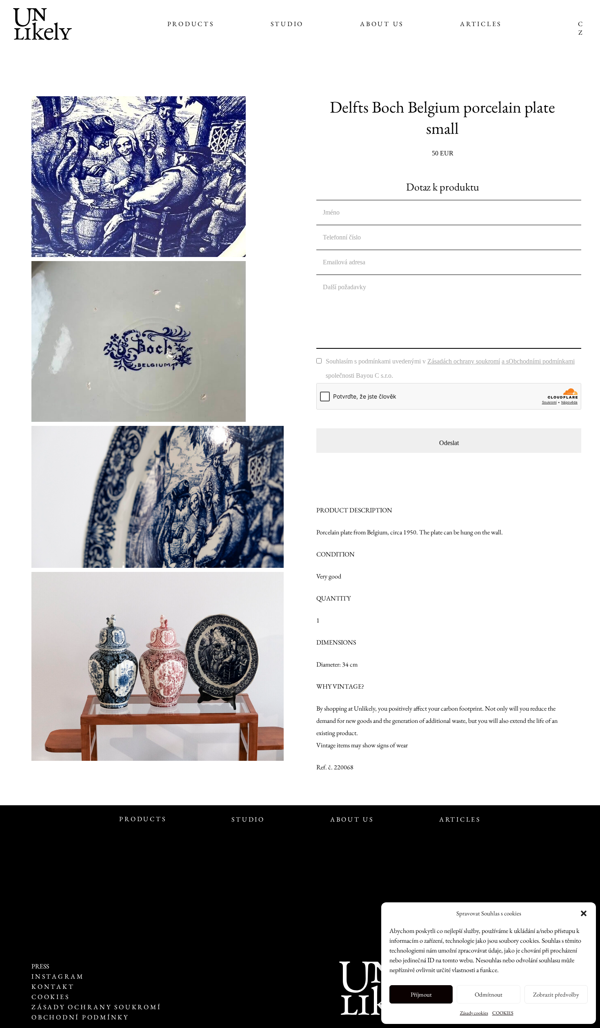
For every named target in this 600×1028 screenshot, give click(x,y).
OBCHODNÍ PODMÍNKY (80, 1017)
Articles (481, 24)
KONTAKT (52, 986)
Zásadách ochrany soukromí (463, 361)
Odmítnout (488, 994)
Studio (287, 24)
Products (190, 24)
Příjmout (421, 994)
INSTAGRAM (57, 976)
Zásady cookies (474, 1013)
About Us (382, 24)
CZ (580, 28)
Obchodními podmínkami (542, 361)
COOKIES (502, 1013)
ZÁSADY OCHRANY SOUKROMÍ (97, 1007)
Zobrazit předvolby (556, 994)
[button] (584, 913)
